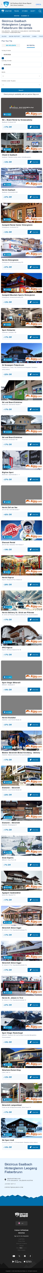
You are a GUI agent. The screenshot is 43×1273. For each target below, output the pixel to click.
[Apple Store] (27, 1261)
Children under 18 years (9, 81)
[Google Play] (17, 1261)
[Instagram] (25, 1256)
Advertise (21, 1233)
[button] (40, 11)
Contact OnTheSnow (21, 1230)
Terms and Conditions (21, 1243)
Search (21, 90)
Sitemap (22, 1245)
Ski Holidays (11, 45)
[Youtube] (14, 1256)
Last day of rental (7, 60)
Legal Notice (21, 1239)
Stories (25, 11)
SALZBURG (6, 31)
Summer (24, 16)
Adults (3, 72)
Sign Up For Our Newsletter (21, 1236)
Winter (16, 16)
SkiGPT (32, 11)
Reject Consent (21, 1250)
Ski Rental (31, 45)
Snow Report (14, 36)
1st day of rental (6, 50)
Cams (34, 36)
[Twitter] (19, 1256)
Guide (4, 36)
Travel (16, 11)
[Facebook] (30, 1256)
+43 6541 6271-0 (10, 1184)
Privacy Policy (21, 1241)
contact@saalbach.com (14, 1187)
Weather (8, 11)
